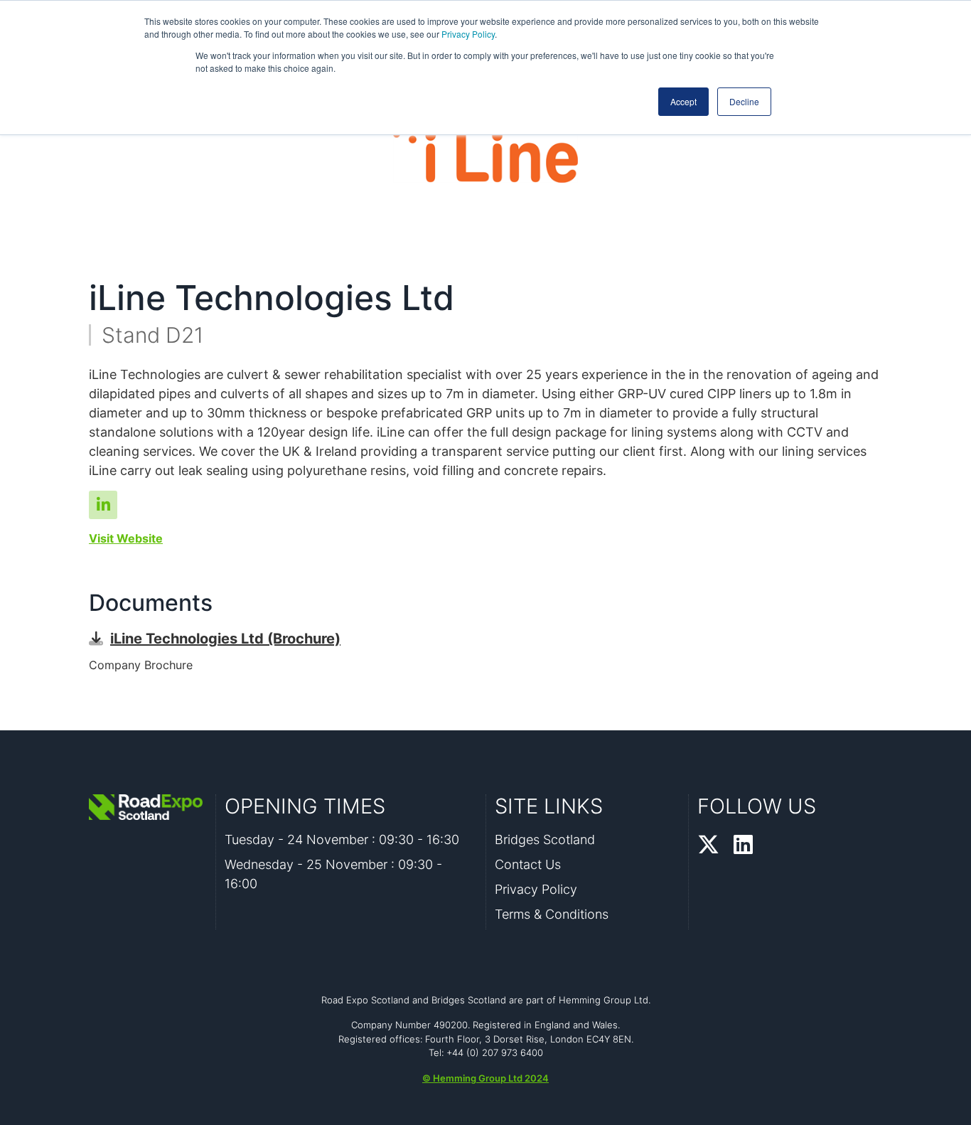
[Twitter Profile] (708, 845)
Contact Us (528, 864)
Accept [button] (683, 101)
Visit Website (126, 538)
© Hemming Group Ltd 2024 (485, 1078)
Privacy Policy (468, 34)
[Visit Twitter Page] (103, 505)
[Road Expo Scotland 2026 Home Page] (148, 807)
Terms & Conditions (551, 914)
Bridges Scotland (545, 839)
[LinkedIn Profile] (743, 845)
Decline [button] (744, 101)
